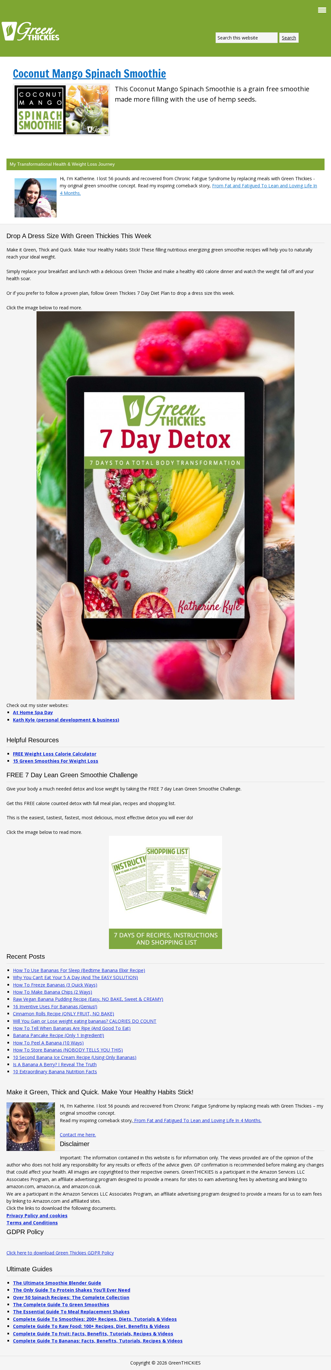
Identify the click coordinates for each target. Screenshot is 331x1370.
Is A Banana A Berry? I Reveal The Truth (55, 1064)
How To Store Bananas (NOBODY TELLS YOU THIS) (68, 1050)
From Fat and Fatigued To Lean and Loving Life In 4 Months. (197, 1120)
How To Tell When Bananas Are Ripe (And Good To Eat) (72, 1028)
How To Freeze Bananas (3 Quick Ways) (55, 985)
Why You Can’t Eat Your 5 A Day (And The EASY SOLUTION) (75, 977)
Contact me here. (78, 1135)
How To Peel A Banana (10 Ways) (48, 1043)
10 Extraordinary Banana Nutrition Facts (55, 1071)
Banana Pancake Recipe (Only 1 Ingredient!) (58, 1035)
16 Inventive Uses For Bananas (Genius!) (55, 1006)
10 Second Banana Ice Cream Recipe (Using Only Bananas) (74, 1057)
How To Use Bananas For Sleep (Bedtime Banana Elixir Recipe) (79, 970)
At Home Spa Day (33, 712)
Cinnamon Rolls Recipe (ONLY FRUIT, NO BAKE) (63, 1014)
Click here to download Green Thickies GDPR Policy (60, 1253)
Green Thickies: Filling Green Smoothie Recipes (32, 30)
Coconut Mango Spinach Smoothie (89, 73)
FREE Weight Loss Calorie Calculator (54, 754)
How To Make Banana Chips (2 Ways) (52, 992)
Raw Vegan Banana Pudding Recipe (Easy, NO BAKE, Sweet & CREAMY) (88, 999)
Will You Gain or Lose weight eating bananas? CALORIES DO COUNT (84, 1021)
